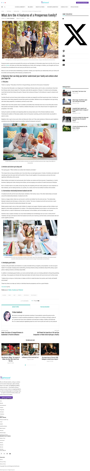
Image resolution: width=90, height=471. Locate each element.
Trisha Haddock (10, 18)
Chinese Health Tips (4, 419)
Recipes (1, 430)
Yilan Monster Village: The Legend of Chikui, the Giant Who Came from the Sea (10, 359)
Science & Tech (64, 7)
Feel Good (2, 440)
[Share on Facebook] (34, 300)
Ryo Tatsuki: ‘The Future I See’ (79, 91)
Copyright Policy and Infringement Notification (9, 466)
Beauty (1, 403)
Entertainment (3, 405)
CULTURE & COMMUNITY (6, 398)
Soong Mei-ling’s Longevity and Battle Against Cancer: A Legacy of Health (80, 110)
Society (1, 449)
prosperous (26, 295)
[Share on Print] (64, 56)
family (7, 65)
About (1, 459)
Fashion (1, 407)
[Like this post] (32, 300)
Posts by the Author (45, 307)
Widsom (1, 416)
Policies (2, 457)
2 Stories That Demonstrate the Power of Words (79, 127)
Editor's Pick (2, 438)
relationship (33, 295)
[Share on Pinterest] (64, 52)
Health (1, 423)
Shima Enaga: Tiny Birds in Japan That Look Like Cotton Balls (79, 100)
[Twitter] (3, 2)
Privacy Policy (3, 461)
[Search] (4, 7)
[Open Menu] (2, 7)
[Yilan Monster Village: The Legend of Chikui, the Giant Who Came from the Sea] (10, 349)
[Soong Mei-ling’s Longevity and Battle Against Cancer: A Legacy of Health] (67, 110)
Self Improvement (4, 434)
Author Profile (15, 307)
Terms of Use (3, 463)
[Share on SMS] (64, 65)
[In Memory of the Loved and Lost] (30, 349)
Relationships (16, 11)
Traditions (2, 414)
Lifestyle (2, 411)
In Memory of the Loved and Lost (30, 357)
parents (19, 295)
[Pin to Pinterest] (37, 300)
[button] (3, 354)
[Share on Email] (64, 61)
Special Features (74, 7)
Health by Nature (3, 426)
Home (2, 11)
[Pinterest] (5, 2)
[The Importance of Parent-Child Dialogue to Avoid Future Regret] (50, 349)
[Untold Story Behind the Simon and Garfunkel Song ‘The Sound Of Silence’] (67, 119)
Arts (1, 400)
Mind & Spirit (2, 428)
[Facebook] (1, 2)
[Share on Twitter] (35, 300)
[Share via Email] (38, 300)
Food (1, 421)
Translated (3, 286)
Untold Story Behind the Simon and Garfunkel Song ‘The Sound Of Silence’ (80, 119)
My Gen (1, 446)
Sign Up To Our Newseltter (82, 2)
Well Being (30, 7)
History (1, 442)
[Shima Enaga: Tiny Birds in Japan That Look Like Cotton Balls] (67, 102)
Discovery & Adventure (52, 7)
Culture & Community (20, 7)
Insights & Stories (40, 7)
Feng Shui (2, 409)
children (4, 295)
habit (14, 295)
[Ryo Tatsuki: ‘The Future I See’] (67, 93)
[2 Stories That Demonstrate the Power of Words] (67, 128)
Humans (1, 444)
